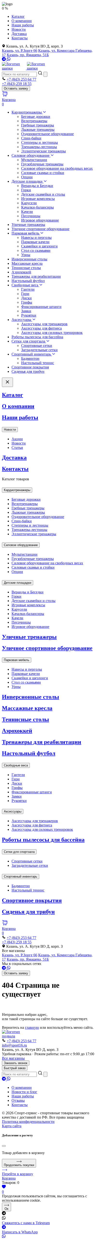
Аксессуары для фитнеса (41, 328)
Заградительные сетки (39, 350)
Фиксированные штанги (41, 307)
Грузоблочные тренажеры (42, 164)
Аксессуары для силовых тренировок (52, 333)
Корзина (9, 1178)
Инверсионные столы (29, 259)
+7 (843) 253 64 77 (21, 79)
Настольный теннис (37, 363)
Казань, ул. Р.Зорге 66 (19, 50)
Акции (17, 439)
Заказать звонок (15, 1063)
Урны (25, 255)
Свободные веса (25, 285)
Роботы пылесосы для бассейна (37, 337)
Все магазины (13, 1058)
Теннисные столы (26, 268)
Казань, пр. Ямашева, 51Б (28, 55)
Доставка (19, 34)
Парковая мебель (26, 233)
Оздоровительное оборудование (47, 134)
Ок (6, 1209)
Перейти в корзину (17, 1174)
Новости (19, 29)
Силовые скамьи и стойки (42, 173)
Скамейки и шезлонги (39, 246)
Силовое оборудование (31, 155)
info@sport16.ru (14, 1045)
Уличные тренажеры (28, 225)
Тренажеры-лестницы (39, 147)
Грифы (26, 302)
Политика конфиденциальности (28, 1122)
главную (32, 1027)
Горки (26, 190)
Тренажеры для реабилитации (36, 276)
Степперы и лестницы (39, 142)
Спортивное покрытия (30, 367)
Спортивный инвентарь (32, 354)
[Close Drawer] (7, 382)
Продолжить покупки (19, 1165)
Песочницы (30, 216)
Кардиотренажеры (27, 112)
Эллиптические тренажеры (43, 151)
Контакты (20, 38)
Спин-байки (31, 138)
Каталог (18, 16)
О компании (22, 21)
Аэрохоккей (21, 272)
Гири (25, 294)
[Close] (4, 1146)
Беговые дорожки (35, 116)
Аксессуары (22, 320)
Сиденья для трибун (28, 371)
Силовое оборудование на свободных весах (57, 168)
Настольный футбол (28, 281)
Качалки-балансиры (37, 207)
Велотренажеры (34, 121)
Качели (27, 212)
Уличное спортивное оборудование (40, 229)
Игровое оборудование (40, 220)
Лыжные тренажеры (38, 129)
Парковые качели (35, 242)
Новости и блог (24, 1092)
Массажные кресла (27, 263)
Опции (27, 177)
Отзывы (18, 1100)
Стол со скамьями (35, 250)
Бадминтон (30, 358)
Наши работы (23, 25)
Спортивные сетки (36, 345)
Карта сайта (11, 1126)
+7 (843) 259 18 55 (16, 84)
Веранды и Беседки (37, 186)
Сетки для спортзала (29, 341)
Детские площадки (27, 181)
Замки (26, 311)
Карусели (29, 203)
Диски (26, 298)
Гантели (28, 289)
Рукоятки (28, 315)
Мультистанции (34, 160)
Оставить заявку (16, 88)
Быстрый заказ (14, 1068)
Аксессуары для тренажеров (44, 324)
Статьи (17, 448)
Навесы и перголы (36, 237)
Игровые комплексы (38, 199)
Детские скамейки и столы (43, 194)
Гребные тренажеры (37, 125)
